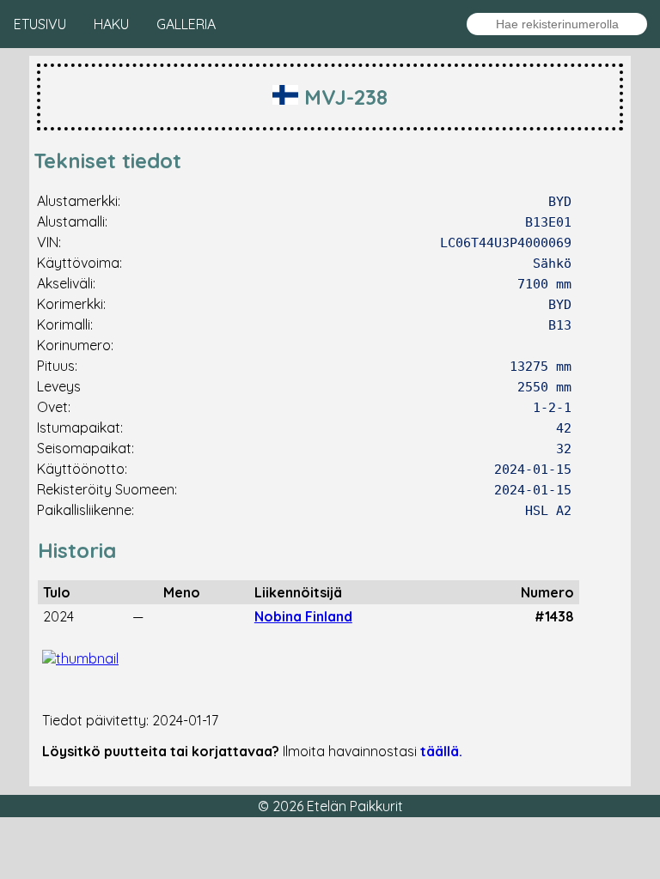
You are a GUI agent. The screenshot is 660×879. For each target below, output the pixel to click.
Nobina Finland (303, 616)
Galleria (186, 24)
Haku (111, 24)
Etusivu (40, 24)
